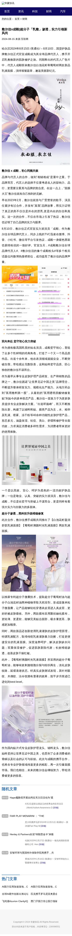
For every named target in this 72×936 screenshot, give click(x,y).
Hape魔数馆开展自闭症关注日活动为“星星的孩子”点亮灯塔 (31, 797)
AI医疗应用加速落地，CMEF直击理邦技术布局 (27, 886)
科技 (35, 11)
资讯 (21, 11)
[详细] (55, 807)
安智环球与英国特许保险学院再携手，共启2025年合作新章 (32, 852)
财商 (49, 11)
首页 (7, 11)
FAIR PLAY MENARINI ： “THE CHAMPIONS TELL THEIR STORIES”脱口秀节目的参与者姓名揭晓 (32, 816)
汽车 (63, 11)
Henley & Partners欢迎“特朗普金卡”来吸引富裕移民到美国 (32, 834)
